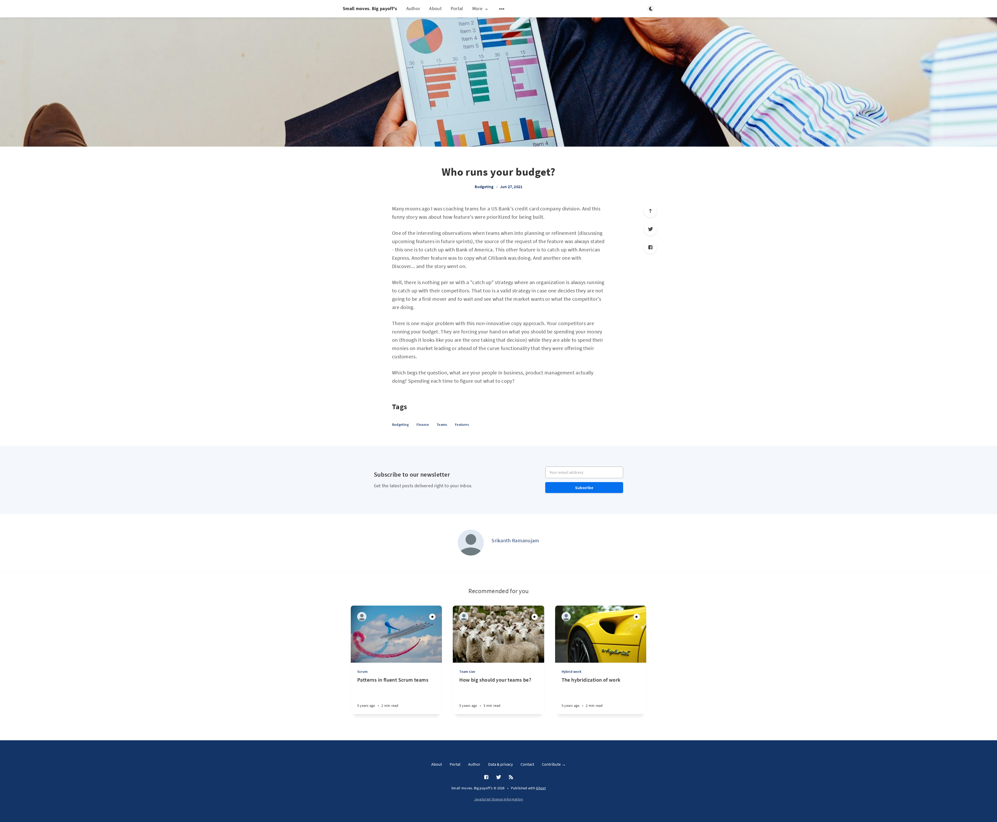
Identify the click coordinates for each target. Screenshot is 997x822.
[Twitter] (650, 229)
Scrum (362, 671)
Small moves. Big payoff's (370, 8)
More (477, 8)
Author (413, 8)
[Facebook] (650, 247)
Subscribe (584, 487)
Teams (442, 424)
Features (462, 424)
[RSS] (511, 777)
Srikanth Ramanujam (515, 540)
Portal (457, 8)
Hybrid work (571, 671)
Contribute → (554, 764)
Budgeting (484, 186)
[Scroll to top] (650, 210)
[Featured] (432, 617)
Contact (527, 764)
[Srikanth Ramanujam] (471, 543)
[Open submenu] (502, 9)
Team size (467, 671)
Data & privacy (500, 764)
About (435, 8)
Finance (422, 424)
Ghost (541, 788)
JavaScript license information (498, 799)
